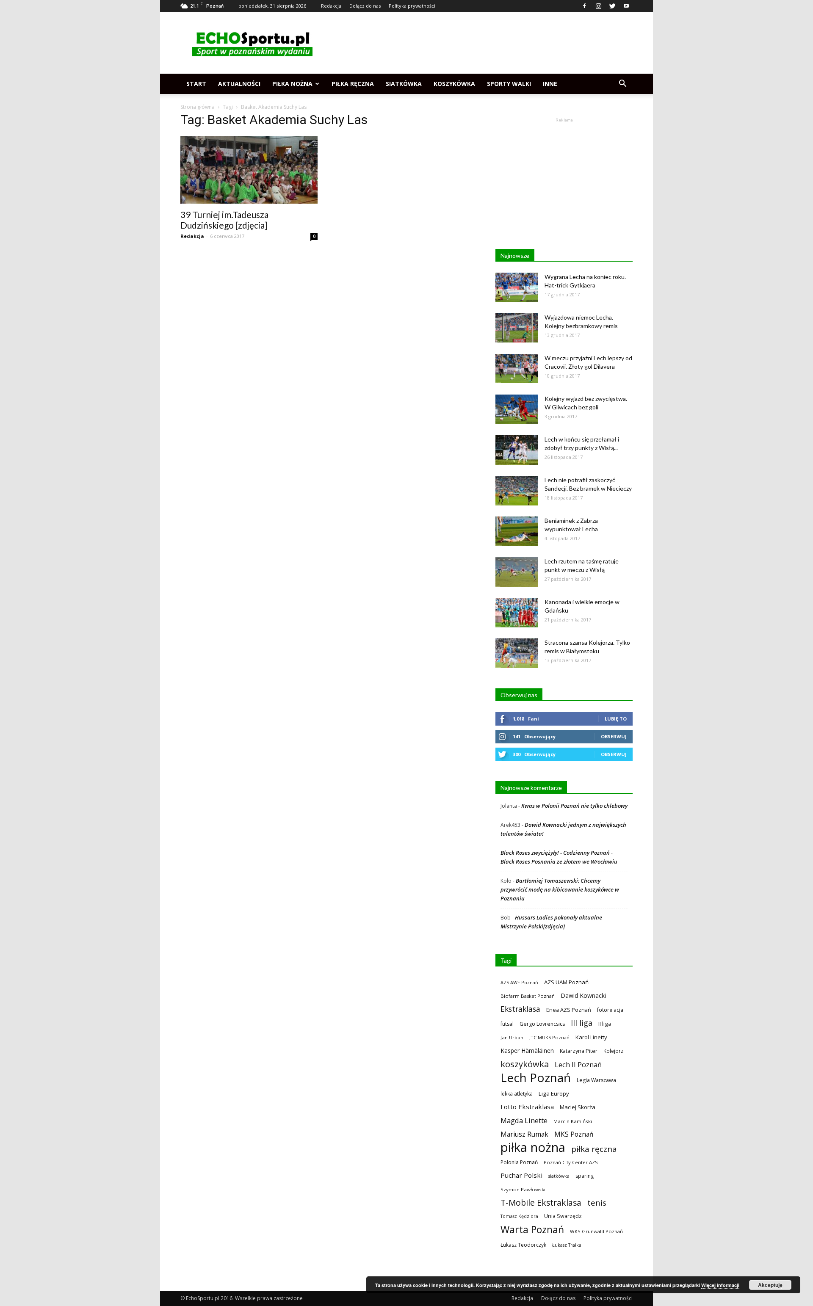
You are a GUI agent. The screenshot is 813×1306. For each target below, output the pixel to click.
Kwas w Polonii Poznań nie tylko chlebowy (574, 805)
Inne (550, 84)
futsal (507, 1023)
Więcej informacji (720, 1285)
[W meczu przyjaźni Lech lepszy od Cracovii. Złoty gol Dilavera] (516, 368)
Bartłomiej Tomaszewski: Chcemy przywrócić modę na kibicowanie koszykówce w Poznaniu (560, 889)
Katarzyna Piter (578, 1051)
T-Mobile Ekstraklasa (541, 1202)
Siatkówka (404, 84)
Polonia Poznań (519, 1162)
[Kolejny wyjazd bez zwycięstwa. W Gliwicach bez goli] (516, 409)
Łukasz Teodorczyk (523, 1244)
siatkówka (559, 1176)
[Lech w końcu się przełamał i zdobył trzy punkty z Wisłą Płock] (516, 450)
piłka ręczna (594, 1148)
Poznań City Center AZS (571, 1162)
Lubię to (616, 718)
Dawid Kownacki (583, 995)
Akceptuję (770, 1285)
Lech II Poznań (578, 1064)
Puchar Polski (521, 1175)
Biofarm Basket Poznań (528, 996)
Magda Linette (524, 1120)
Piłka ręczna (353, 84)
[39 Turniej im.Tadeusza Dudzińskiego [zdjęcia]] (249, 170)
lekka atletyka (517, 1093)
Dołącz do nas (365, 6)
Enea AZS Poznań (568, 1009)
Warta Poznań (532, 1229)
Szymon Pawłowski (523, 1189)
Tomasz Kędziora (519, 1216)
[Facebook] (584, 6)
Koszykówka (454, 84)
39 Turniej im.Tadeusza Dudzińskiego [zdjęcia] (224, 219)
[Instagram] (598, 6)
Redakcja (331, 6)
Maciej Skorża (577, 1107)
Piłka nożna (292, 84)
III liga (581, 1023)
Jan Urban (512, 1037)
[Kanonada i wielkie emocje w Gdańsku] (516, 612)
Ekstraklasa (520, 1009)
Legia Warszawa (596, 1080)
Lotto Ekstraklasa (527, 1106)
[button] (622, 84)
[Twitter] (612, 6)
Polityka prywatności (412, 6)
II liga (604, 1023)
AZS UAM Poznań (566, 982)
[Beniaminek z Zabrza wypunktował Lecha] (516, 531)
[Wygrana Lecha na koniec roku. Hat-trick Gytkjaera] (516, 287)
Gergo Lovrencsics (542, 1023)
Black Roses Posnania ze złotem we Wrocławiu (559, 861)
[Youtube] (626, 6)
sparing (584, 1175)
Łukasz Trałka (566, 1245)
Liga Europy (554, 1093)
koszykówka (525, 1064)
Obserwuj (614, 736)
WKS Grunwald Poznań (596, 1231)
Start (196, 84)
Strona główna (197, 106)
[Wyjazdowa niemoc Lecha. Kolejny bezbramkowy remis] (516, 327)
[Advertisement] (478, 43)
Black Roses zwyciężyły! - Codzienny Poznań (555, 852)
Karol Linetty (591, 1037)
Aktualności (239, 84)
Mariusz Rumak (524, 1134)
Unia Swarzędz (563, 1216)
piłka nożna (533, 1147)
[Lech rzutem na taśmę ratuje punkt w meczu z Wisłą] (516, 572)
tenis (596, 1202)
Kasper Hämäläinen (527, 1050)
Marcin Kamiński (572, 1121)
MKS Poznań (573, 1134)
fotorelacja (610, 1009)
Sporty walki (509, 84)
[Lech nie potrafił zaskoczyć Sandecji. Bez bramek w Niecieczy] (516, 490)
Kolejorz (613, 1050)
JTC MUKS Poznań (549, 1037)
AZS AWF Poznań (519, 982)
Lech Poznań (536, 1077)
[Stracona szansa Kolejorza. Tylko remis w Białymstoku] (516, 653)
